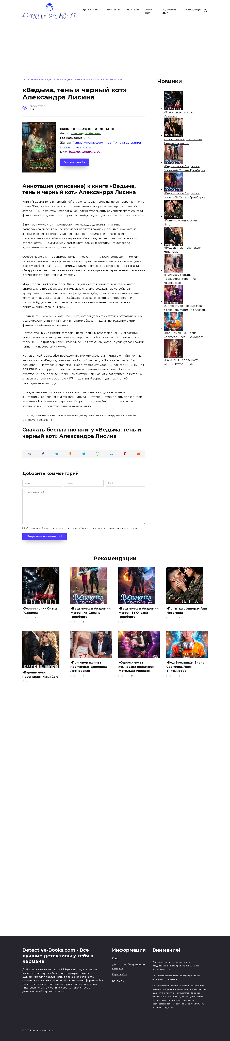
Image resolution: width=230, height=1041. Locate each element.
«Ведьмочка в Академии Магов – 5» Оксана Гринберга (138, 612)
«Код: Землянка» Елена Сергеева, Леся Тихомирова (185, 666)
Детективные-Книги (34, 79)
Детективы (90, 9)
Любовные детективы (75, 147)
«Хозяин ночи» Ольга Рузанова (39, 610)
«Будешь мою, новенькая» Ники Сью (40, 674)
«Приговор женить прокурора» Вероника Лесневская (180, 278)
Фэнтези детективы (127, 142)
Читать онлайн (74, 162)
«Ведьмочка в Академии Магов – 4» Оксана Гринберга (90, 612)
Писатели (132, 9)
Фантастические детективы (92, 142)
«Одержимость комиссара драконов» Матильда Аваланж (136, 666)
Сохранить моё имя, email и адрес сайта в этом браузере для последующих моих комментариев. (81, 528)
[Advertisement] (115, 44)
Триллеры (113, 9)
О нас (115, 958)
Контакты (118, 980)
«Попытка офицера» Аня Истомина (186, 610)
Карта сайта (119, 974)
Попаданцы (193, 9)
